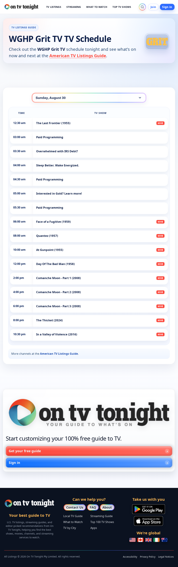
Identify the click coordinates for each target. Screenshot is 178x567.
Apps (93, 528)
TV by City (69, 528)
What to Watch (73, 522)
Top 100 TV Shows (102, 522)
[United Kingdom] (148, 540)
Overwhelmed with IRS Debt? (57, 151)
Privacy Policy (147, 556)
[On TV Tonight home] (89, 412)
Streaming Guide (101, 516)
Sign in (167, 7)
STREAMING (73, 7)
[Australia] (164, 540)
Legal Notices (166, 556)
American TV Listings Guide (77, 55)
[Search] (142, 6)
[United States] (132, 540)
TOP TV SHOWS (121, 7)
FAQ (93, 507)
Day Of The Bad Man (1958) (55, 264)
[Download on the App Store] (148, 521)
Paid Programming (49, 137)
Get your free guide (25, 451)
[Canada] (140, 540)
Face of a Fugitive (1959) (53, 222)
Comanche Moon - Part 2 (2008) (58, 292)
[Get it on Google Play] (148, 509)
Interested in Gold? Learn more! (59, 193)
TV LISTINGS (53, 7)
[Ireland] (156, 540)
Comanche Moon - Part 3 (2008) (58, 306)
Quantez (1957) (47, 236)
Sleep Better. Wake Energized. (57, 165)
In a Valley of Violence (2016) (56, 334)
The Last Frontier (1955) (53, 123)
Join (153, 7)
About (107, 507)
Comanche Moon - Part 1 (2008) (58, 278)
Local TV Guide (73, 516)
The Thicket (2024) (49, 320)
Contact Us (74, 507)
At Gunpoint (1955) (49, 250)
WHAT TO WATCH (96, 7)
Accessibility (130, 556)
